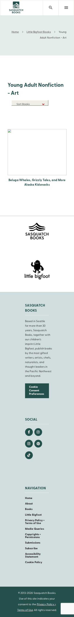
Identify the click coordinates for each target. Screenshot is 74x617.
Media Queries (34, 529)
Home (28, 498)
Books (29, 509)
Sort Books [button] (23, 104)
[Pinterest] (38, 444)
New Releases (39, 111)
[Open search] (50, 8)
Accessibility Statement (33, 555)
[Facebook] (29, 432)
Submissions (32, 542)
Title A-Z (42, 117)
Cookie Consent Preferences (36, 391)
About (29, 503)
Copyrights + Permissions (33, 536)
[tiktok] (29, 455)
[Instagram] (38, 432)
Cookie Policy (33, 562)
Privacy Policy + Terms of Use (35, 522)
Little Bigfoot (33, 515)
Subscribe (31, 548)
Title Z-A (42, 122)
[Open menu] (66, 8)
